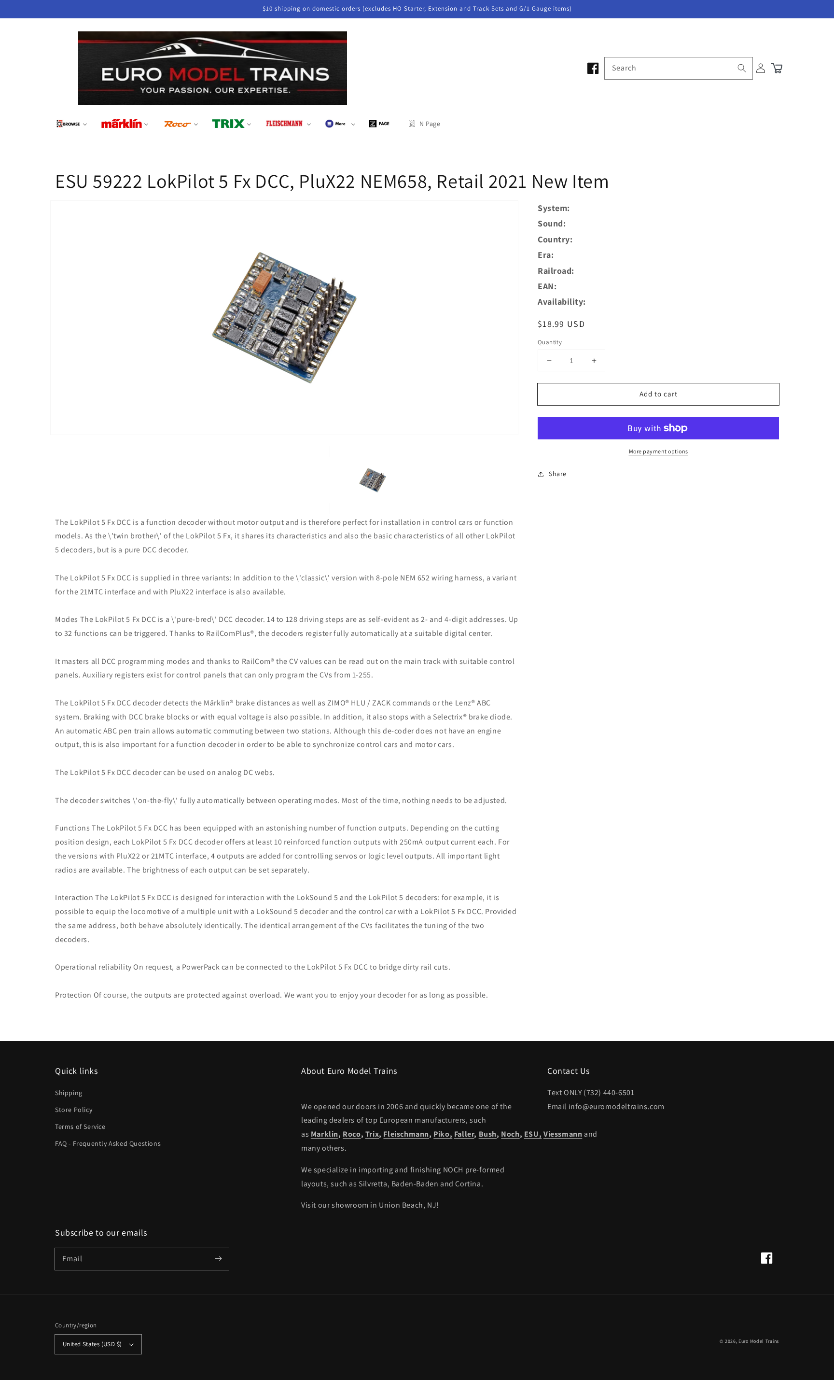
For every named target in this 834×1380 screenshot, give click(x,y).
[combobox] (678, 68)
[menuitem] (71, 123)
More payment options (658, 451)
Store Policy (73, 1109)
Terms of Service (80, 1126)
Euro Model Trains (758, 1341)
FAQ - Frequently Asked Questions (108, 1143)
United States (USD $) (92, 1344)
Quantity (550, 342)
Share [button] (558, 473)
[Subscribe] (218, 1258)
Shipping (69, 1092)
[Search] (741, 68)
